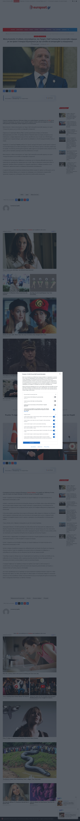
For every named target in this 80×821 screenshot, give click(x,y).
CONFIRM (31, 442)
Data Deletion (33, 446)
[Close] (60, 374)
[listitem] (40, 394)
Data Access (40, 446)
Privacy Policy (46, 446)
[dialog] (40, 410)
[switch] (54, 397)
